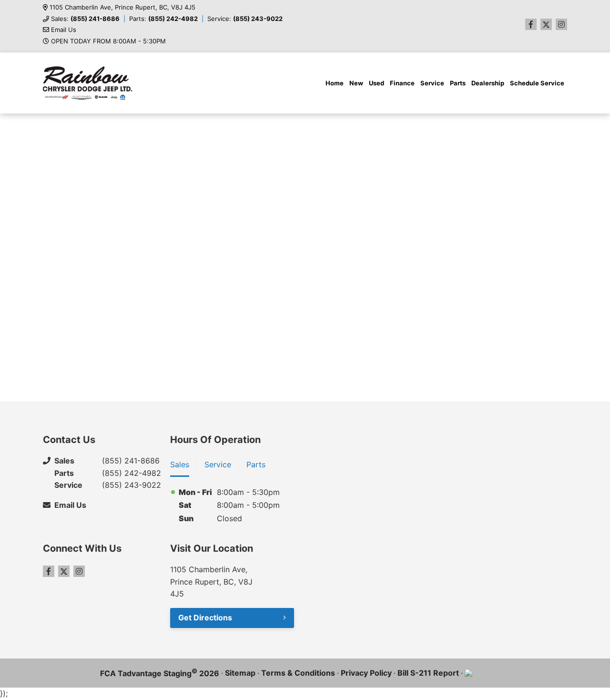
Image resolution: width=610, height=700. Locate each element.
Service (432, 83)
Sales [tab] (179, 464)
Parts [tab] (255, 464)
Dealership (487, 83)
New (356, 83)
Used (376, 83)
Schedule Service (537, 83)
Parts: (163, 18)
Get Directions (205, 617)
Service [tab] (217, 464)
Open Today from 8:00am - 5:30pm (108, 41)
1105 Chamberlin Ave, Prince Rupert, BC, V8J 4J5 (122, 7)
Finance (402, 83)
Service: (245, 18)
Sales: (85, 18)
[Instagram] (561, 24)
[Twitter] (546, 24)
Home (334, 83)
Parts (458, 83)
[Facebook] (531, 24)
